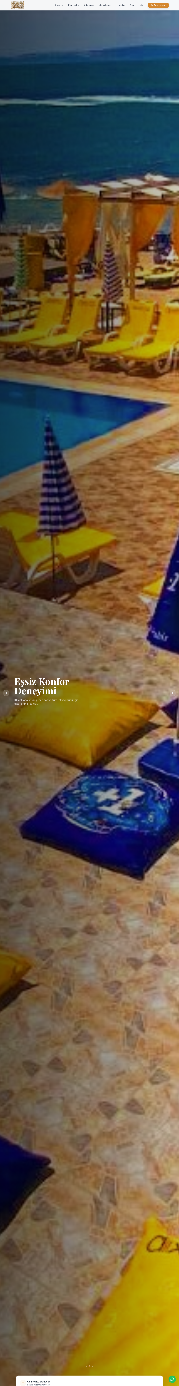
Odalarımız (89, 5)
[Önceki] (6, 693)
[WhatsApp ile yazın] (172, 1379)
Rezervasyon (160, 5)
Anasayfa (59, 5)
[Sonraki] (173, 693)
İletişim (142, 5)
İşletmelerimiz (105, 5)
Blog (132, 5)
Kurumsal (72, 5)
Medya (122, 5)
